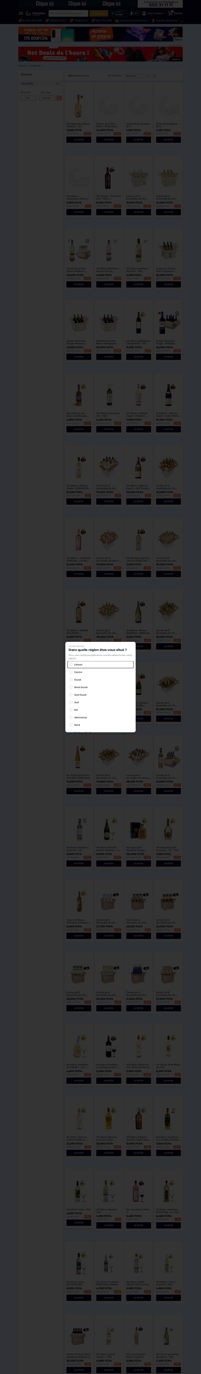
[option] (100, 664)
